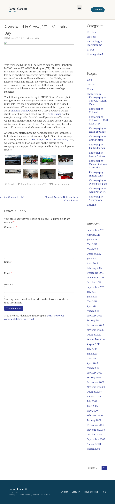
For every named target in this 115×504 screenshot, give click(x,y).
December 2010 (95, 325)
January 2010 (94, 377)
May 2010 (92, 358)
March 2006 (93, 448)
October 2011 (94, 282)
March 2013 (93, 249)
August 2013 (93, 234)
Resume (91, 204)
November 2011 (95, 277)
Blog (89, 79)
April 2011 (92, 306)
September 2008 (96, 439)
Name (8, 262)
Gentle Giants (53, 114)
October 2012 (94, 253)
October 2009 (94, 391)
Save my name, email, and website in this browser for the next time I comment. (37, 301)
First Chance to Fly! (12, 197)
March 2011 (93, 310)
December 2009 (95, 382)
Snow (23, 184)
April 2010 (92, 363)
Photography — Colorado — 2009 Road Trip (98, 120)
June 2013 (92, 239)
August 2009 (94, 396)
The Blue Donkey (20, 110)
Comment (10, 227)
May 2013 (92, 244)
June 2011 (92, 296)
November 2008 (96, 429)
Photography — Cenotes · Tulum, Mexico (98, 100)
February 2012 (94, 268)
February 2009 (95, 415)
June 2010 (92, 353)
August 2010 (93, 344)
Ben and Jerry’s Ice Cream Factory (50, 139)
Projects (91, 36)
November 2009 (96, 387)
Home (90, 89)
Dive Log (92, 32)
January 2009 (94, 420)
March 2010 (93, 368)
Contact (91, 84)
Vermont (38, 184)
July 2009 (92, 401)
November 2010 (95, 329)
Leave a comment (61, 184)
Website (8, 284)
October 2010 (94, 334)
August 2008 (94, 444)
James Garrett (36, 38)
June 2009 (92, 406)
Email (8, 273)
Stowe (30, 184)
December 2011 (95, 272)
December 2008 (95, 425)
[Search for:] (97, 467)
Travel (11, 184)
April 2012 (92, 263)
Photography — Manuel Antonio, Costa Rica (98, 164)
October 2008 (94, 434)
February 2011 (94, 315)
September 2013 (95, 230)
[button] (79, 7)
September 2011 (95, 287)
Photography (94, 94)
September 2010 (96, 339)
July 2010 (92, 349)
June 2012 (92, 258)
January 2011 (94, 320)
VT (44, 184)
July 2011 (91, 291)
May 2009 (92, 410)
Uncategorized (95, 54)
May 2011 (92, 301)
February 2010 (94, 372)
